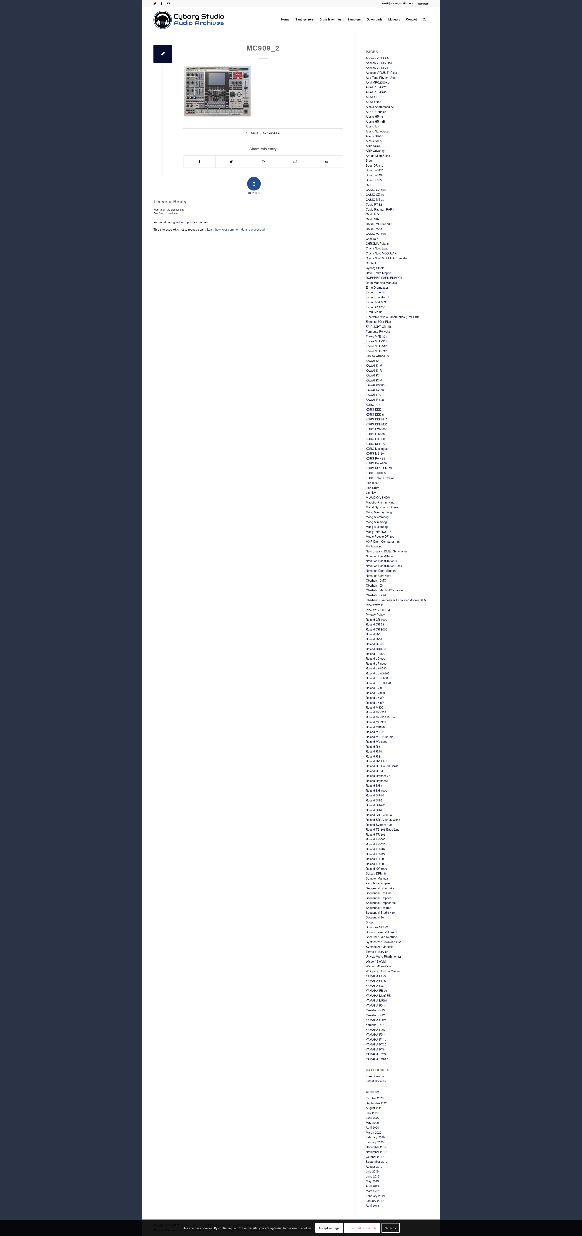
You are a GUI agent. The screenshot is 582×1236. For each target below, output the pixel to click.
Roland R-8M (374, 771)
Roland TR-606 (375, 839)
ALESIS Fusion (376, 111)
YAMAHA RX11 (376, 1005)
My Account (374, 546)
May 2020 (372, 1122)
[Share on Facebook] (199, 162)
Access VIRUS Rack (380, 63)
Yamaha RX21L (376, 1024)
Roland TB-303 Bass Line (382, 829)
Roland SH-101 (376, 795)
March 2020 (373, 1132)
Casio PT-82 (374, 204)
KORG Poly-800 (376, 463)
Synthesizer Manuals (380, 946)
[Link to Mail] (168, 3)
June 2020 (372, 1117)
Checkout (372, 239)
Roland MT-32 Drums (380, 737)
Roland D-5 (373, 634)
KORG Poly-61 (375, 458)
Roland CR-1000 (376, 619)
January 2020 (375, 1142)
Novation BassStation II (381, 561)
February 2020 (375, 1137)
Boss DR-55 (374, 175)
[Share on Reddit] (295, 162)
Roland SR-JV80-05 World (383, 819)
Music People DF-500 (380, 536)
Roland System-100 (379, 824)
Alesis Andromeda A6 (380, 106)
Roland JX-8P (375, 702)
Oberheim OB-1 (376, 595)
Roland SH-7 (374, 810)
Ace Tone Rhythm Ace (381, 77)
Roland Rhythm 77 (378, 775)
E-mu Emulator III (377, 297)
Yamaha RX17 (375, 1015)
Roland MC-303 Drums (381, 717)
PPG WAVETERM (378, 610)
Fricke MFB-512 (376, 346)
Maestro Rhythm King (380, 502)
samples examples (378, 883)
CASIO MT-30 (375, 199)
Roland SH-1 (374, 785)
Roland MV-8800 (376, 741)
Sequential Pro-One (378, 893)
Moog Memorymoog (379, 512)
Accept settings (329, 1228)
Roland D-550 (375, 644)
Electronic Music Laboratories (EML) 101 (392, 317)
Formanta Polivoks (378, 331)
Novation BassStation (380, 556)
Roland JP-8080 (376, 668)
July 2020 (372, 1113)
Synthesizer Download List (383, 942)
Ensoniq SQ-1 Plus (378, 321)
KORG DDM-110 (376, 419)
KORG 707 (373, 404)
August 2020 (374, 1108)
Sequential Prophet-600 (381, 902)
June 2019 (372, 1176)
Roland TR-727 (375, 854)
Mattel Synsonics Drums (382, 507)
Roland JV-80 (374, 688)
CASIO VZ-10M (376, 233)
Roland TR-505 (375, 834)
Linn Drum (372, 488)
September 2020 (376, 1103)
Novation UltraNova (378, 575)
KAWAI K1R (374, 370)
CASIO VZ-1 (374, 229)
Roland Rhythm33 (377, 780)
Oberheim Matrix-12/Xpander (385, 590)
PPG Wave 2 (374, 605)
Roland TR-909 (375, 864)
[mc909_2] (162, 54)
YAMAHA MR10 (376, 1000)
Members (423, 3)
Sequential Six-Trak (378, 907)
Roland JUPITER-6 (378, 683)
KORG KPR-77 (375, 444)
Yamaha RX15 (375, 1010)
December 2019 (376, 1147)
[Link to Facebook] (161, 3)
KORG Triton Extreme (380, 478)
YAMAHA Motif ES (378, 995)
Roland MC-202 (376, 712)
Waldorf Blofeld (376, 961)
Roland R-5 (373, 746)
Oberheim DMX (376, 580)
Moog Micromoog (377, 517)
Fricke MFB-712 (376, 351)
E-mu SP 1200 (375, 307)
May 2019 (372, 1181)
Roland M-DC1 (375, 707)
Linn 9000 (372, 483)
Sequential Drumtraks (380, 888)
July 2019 (372, 1171)
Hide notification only (362, 1228)
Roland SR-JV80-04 (379, 815)
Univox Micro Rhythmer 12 (383, 956)
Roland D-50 (374, 639)
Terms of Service (377, 951)
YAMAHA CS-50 (376, 981)
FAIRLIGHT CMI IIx (379, 326)
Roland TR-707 (375, 849)
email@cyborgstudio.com (397, 3)
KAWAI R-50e (375, 399)
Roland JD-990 (375, 658)
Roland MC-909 (376, 722)
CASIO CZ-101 (376, 194)
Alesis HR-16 (374, 116)
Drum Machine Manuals (381, 282)
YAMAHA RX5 (375, 1029)
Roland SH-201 (376, 805)
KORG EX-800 (375, 434)
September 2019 (376, 1161)
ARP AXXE (373, 146)
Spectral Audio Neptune (381, 937)
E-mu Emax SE (376, 292)
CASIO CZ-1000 (376, 190)
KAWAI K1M (374, 365)
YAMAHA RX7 (375, 1034)
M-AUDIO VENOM (378, 497)
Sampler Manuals (377, 878)
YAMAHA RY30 (376, 1044)
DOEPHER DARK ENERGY (384, 277)
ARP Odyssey (375, 150)
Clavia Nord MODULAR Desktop (387, 258)
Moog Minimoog (376, 522)
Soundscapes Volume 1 (381, 932)
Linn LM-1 (372, 492)
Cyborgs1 (273, 133)
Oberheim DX (374, 585)
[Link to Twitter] (154, 3)
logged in (177, 222)
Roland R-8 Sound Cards (382, 766)
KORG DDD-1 (375, 409)
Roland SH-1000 (376, 790)
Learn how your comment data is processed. (236, 229)
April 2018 (372, 1205)
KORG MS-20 (375, 453)
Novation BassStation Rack (384, 566)
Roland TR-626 (375, 844)
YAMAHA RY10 (376, 1039)
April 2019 (372, 1186)
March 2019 (373, 1191)
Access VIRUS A (377, 58)
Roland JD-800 (375, 653)
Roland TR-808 (375, 859)
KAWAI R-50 (374, 395)
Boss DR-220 (374, 170)
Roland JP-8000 (376, 663)
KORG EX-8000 (376, 439)
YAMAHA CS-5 (376, 976)
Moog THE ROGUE (378, 531)
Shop (369, 922)
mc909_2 (263, 48)
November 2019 (376, 1152)
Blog (369, 160)
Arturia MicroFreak (378, 155)
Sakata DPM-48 (376, 873)
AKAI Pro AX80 (376, 92)
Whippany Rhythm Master (383, 971)
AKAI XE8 (372, 97)
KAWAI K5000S (376, 385)
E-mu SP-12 (374, 312)
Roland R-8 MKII (377, 761)
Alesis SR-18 (374, 141)
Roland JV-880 (375, 693)
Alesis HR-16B (375, 121)
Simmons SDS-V (377, 927)
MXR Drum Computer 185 (383, 541)
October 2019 (375, 1157)
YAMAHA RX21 (376, 1020)
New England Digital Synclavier (386, 551)
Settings (390, 1228)
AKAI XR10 (373, 102)
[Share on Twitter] (231, 162)
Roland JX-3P (375, 697)
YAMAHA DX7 (375, 986)
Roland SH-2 (374, 800)
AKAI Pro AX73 (376, 87)
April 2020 (372, 1127)
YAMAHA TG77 (376, 1054)
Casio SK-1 (373, 219)
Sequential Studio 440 (380, 912)
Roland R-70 (374, 751)
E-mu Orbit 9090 (376, 302)
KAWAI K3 (373, 375)
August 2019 (374, 1166)
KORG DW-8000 (376, 429)
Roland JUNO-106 (377, 673)
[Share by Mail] (327, 162)
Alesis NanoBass (377, 131)
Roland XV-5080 (376, 868)
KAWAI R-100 (375, 390)
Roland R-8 (373, 756)
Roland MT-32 (375, 732)
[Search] (424, 19)
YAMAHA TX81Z (377, 1059)
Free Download (375, 1076)
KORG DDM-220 (376, 424)
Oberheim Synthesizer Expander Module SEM (396, 600)
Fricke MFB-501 (376, 341)
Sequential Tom (376, 917)
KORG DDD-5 (375, 414)
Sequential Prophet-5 (379, 898)
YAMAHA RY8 (375, 1049)
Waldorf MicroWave (378, 966)
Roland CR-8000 (376, 629)
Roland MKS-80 (376, 727)
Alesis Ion (372, 126)
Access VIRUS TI (377, 68)
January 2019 (375, 1200)
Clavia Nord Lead (377, 248)
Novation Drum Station (381, 570)
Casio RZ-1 (373, 214)
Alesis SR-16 (374, 136)
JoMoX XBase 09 (377, 356)
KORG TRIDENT (377, 473)
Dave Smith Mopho (378, 273)
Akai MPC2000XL (377, 82)
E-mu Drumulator (377, 287)
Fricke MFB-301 (376, 336)
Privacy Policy (375, 614)
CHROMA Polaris (377, 243)
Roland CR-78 (375, 624)
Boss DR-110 (374, 165)
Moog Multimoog (377, 526)
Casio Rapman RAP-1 (380, 209)
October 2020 (375, 1098)
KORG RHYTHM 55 (379, 468)
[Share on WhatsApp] (263, 162)
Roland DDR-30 (376, 649)
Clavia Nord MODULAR (381, 253)
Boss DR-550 (374, 180)
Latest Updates (376, 1081)
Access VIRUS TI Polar (381, 72)
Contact (371, 263)
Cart (368, 185)
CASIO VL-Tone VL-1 (379, 224)
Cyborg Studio (375, 268)
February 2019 (375, 1196)
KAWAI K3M (374, 380)
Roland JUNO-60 (377, 678)
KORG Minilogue (377, 448)
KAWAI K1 (373, 361)
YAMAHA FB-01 (376, 990)
